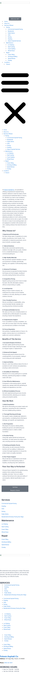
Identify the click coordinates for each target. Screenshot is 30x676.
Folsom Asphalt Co (9, 189)
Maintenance (9, 43)
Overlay (10, 60)
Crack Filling (11, 54)
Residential (11, 31)
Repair (7, 52)
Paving (8, 27)
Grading (10, 39)
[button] (15, 98)
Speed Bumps (11, 58)
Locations (7, 62)
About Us (6, 23)
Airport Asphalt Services (14, 41)
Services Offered (8, 25)
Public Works (11, 33)
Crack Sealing (11, 48)
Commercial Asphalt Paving (15, 29)
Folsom (8, 64)
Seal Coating (11, 46)
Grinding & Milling (12, 56)
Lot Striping (11, 45)
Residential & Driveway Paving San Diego (13, 516)
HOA (9, 35)
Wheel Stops (11, 50)
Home (6, 21)
